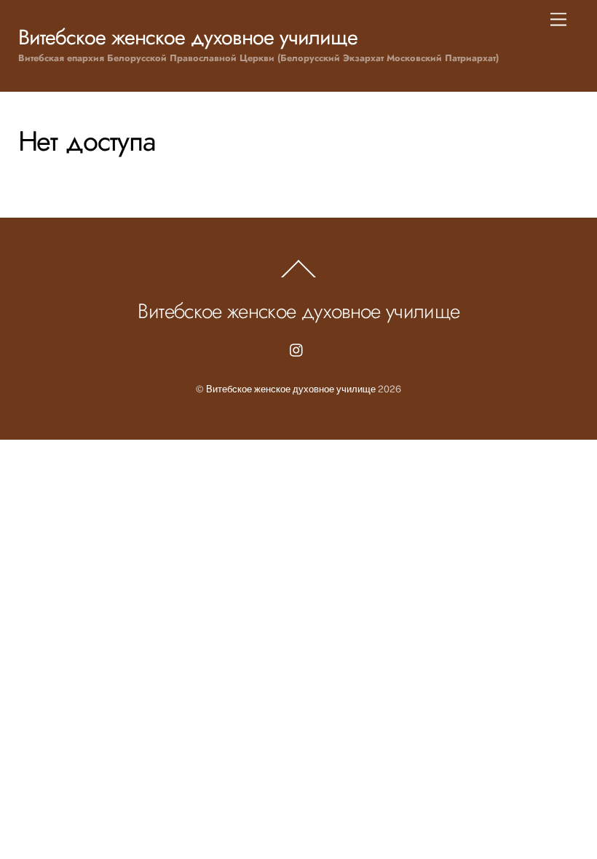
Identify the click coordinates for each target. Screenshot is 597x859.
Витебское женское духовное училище (291, 389)
